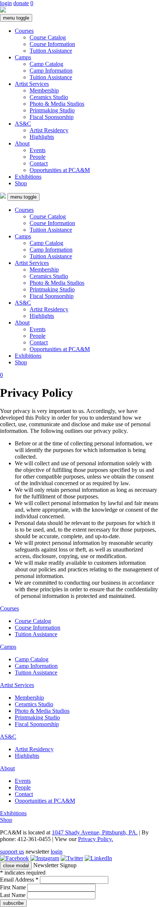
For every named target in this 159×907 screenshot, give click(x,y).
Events (37, 150)
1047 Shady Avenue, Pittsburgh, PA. (95, 832)
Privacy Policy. (95, 839)
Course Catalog (48, 37)
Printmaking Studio (52, 110)
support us (12, 851)
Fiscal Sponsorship (52, 117)
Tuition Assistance (51, 51)
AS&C (23, 123)
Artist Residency (49, 130)
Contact (39, 163)
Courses (24, 31)
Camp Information (51, 70)
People (37, 157)
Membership (44, 90)
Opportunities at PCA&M (60, 170)
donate (21, 3)
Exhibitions (28, 177)
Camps (23, 57)
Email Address (19, 879)
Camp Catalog (46, 64)
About (22, 143)
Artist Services (32, 84)
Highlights (42, 137)
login (6, 3)
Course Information (52, 44)
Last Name (13, 895)
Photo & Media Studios (57, 104)
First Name (13, 887)
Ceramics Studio (49, 97)
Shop (21, 183)
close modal (16, 865)
